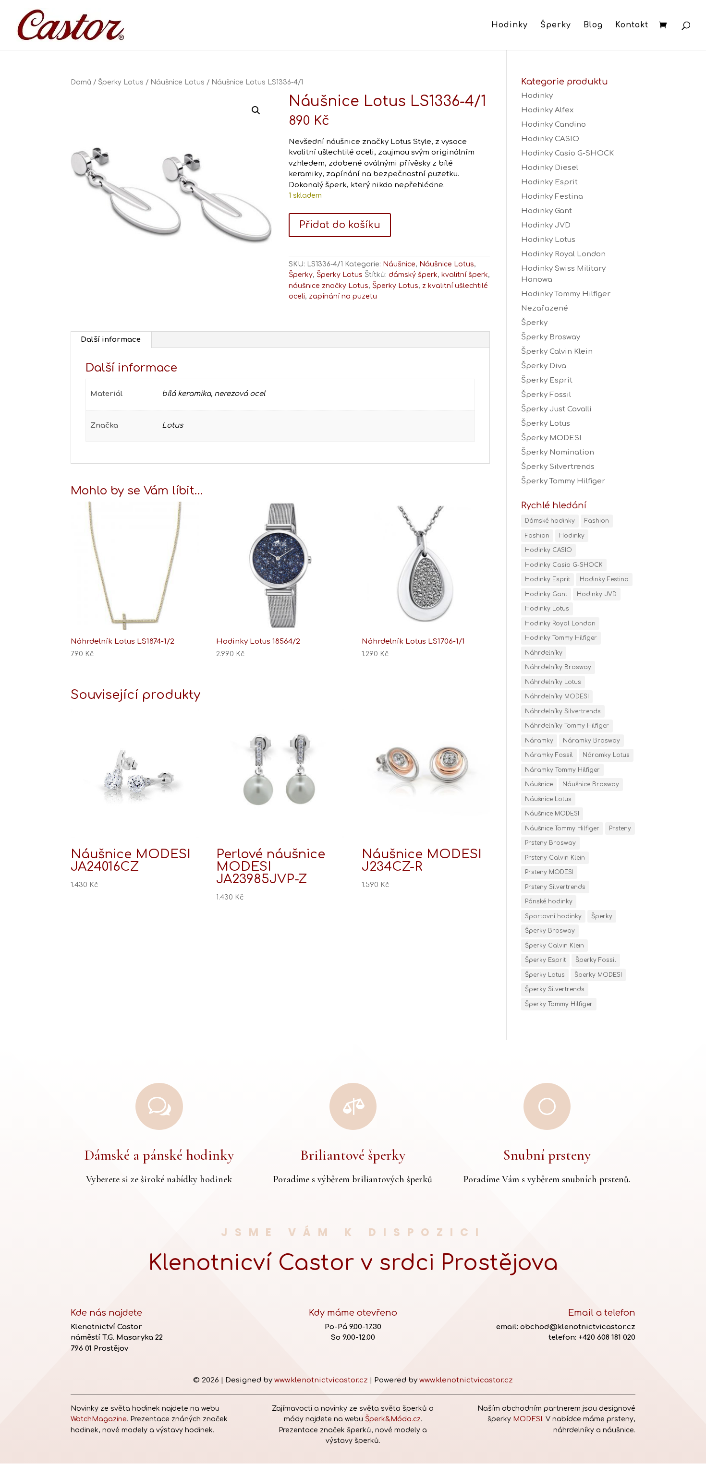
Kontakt (631, 25)
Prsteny (620, 828)
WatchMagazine (99, 1419)
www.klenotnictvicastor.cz (321, 1380)
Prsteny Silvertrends (555, 887)
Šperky (555, 25)
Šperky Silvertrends (558, 467)
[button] (256, 110)
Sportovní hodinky (553, 916)
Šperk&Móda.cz (393, 1419)
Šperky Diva (543, 366)
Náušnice (399, 264)
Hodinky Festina (552, 196)
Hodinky (509, 25)
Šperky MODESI (551, 438)
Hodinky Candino (553, 124)
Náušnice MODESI (552, 813)
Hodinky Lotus (548, 240)
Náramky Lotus (606, 755)
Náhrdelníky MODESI (557, 696)
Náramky (539, 740)
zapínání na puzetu (343, 296)
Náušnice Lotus (177, 82)
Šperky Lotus (121, 82)
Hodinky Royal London (563, 254)
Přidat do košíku (339, 224)
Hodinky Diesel (549, 168)
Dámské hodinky (550, 520)
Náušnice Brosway (590, 784)
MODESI (527, 1419)
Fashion (596, 520)
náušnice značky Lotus (328, 285)
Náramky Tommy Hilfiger (562, 770)
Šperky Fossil (546, 395)
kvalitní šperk (464, 274)
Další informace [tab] (111, 340)
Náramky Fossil (549, 755)
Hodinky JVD (546, 225)
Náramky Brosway (591, 740)
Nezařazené (544, 308)
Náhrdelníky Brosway (558, 667)
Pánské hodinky (548, 901)
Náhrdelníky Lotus (553, 682)
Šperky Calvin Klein (557, 352)
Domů (81, 82)
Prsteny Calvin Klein (555, 857)
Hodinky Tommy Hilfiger (565, 294)
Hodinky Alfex (547, 110)
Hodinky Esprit (549, 182)
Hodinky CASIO (550, 139)
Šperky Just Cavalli (556, 409)
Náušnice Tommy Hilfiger (562, 828)
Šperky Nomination (557, 452)
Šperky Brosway (550, 337)
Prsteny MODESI (549, 872)
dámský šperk (413, 274)
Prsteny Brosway (550, 843)
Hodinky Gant (546, 211)
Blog (593, 25)
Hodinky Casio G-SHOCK (567, 153)
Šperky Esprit (546, 380)
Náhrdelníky (543, 652)
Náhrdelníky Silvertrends (563, 711)
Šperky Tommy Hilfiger (563, 481)
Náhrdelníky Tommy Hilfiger (567, 725)
